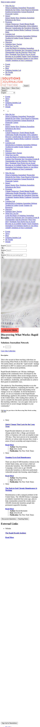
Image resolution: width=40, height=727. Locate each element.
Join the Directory (21, 52)
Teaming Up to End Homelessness (18, 457)
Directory (8, 42)
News (7, 66)
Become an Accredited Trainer (16, 56)
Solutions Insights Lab (13, 70)
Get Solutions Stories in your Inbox (25, 58)
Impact (7, 16)
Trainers (27, 38)
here (5, 410)
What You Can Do (11, 46)
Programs (8, 22)
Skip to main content (8, 2)
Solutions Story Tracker (13, 44)
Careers (15, 14)
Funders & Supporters (13, 12)
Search (3, 246)
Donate (7, 74)
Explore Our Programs (13, 50)
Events (21, 38)
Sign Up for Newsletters (9, 723)
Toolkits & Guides (11, 38)
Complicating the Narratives (21, 28)
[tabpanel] (20, 388)
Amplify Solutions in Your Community (19, 60)
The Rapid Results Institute (15, 533)
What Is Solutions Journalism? (16, 8)
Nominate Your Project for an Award (22, 54)
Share (8, 347)
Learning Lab (10, 34)
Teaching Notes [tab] (23, 519)
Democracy (15, 24)
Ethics (18, 10)
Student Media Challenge (22, 30)
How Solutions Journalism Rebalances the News (19, 19)
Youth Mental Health (27, 24)
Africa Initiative (32, 26)
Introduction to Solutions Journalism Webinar (21, 36)
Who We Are (10, 6)
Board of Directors (31, 10)
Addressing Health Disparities (15, 26)
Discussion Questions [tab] (9, 519)
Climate (8, 24)
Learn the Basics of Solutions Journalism (19, 48)
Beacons (8, 28)
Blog (7, 68)
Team (23, 10)
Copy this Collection (8, 351)
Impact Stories (10, 18)
